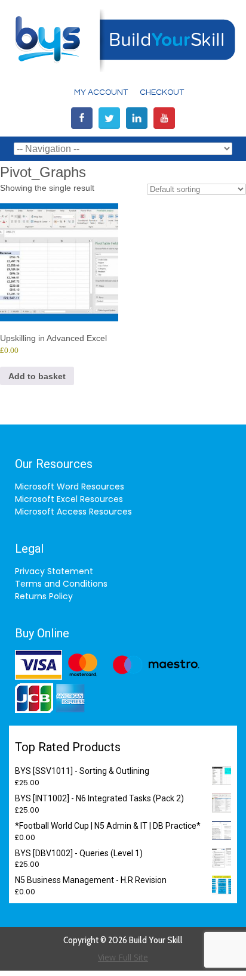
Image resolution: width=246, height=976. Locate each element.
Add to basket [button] (37, 376)
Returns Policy (44, 596)
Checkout (162, 92)
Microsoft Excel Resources (69, 499)
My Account (101, 92)
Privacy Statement (54, 571)
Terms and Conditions (61, 584)
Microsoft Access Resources (73, 512)
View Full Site (123, 957)
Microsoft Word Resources (69, 486)
